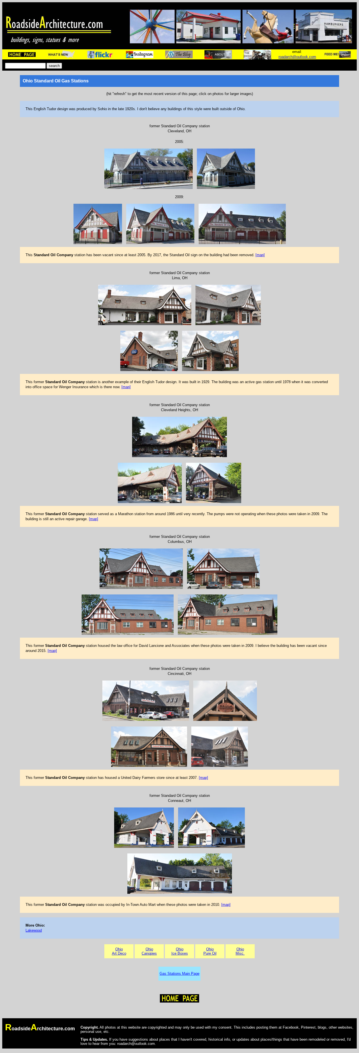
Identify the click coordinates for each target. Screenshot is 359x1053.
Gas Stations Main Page (179, 973)
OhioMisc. (240, 951)
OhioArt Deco (119, 951)
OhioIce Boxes (179, 951)
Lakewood (34, 930)
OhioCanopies (149, 951)
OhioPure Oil (210, 951)
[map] (260, 255)
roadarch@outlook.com (297, 57)
